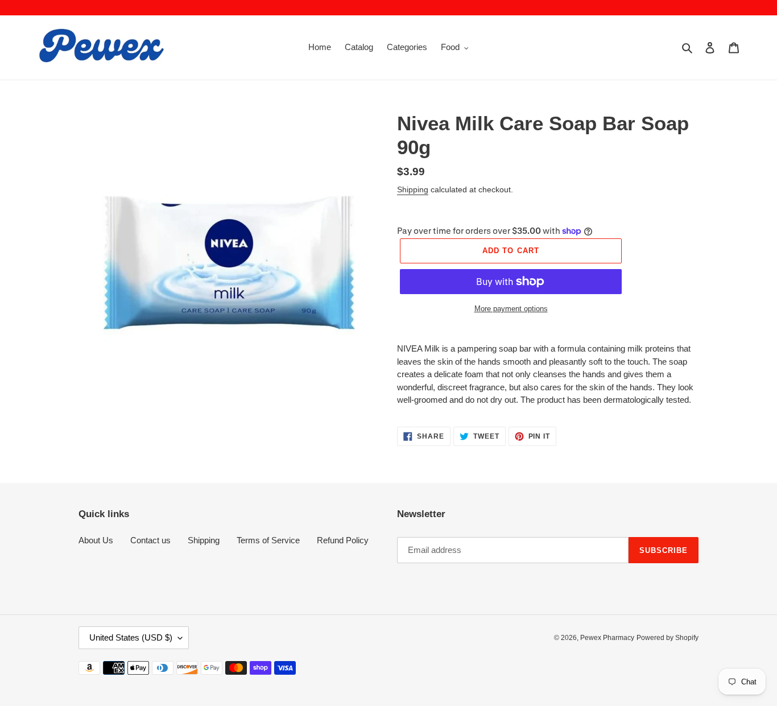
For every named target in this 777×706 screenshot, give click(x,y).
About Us (95, 540)
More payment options (511, 308)
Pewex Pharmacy (607, 638)
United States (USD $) (130, 637)
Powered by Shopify (668, 638)
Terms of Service (268, 540)
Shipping (412, 189)
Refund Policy (343, 540)
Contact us (150, 540)
